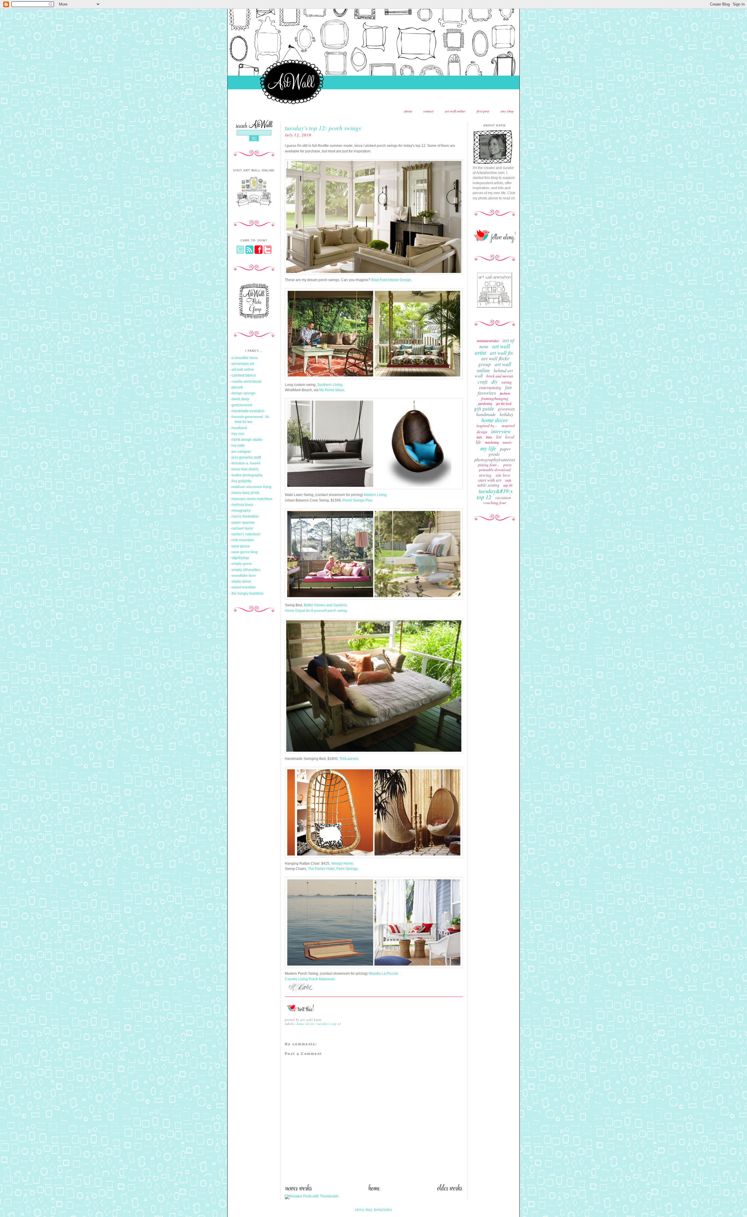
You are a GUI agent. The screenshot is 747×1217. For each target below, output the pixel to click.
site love (502, 475)
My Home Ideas (331, 390)
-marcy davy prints (245, 493)
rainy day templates (373, 1209)
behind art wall (494, 373)
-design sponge (243, 393)
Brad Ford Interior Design (391, 280)
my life (488, 448)
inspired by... (487, 425)
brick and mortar (499, 376)
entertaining (490, 387)
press (507, 464)
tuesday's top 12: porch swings (323, 127)
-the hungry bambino (247, 593)
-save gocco (240, 546)
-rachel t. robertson (245, 534)
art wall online (455, 111)
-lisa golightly (241, 481)
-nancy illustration (245, 516)
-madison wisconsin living (251, 487)
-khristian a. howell (245, 463)
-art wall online (242, 369)
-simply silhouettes (245, 570)
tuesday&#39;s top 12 (494, 494)
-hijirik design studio (246, 439)
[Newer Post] (298, 1189)
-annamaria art (242, 363)
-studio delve (241, 581)
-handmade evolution (247, 411)
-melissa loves (242, 504)
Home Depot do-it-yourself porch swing (316, 610)
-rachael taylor (242, 528)
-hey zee (237, 434)
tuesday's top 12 (329, 1023)
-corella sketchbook (246, 381)
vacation (503, 497)
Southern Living (329, 384)
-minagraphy (241, 510)
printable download (495, 469)
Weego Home (342, 863)
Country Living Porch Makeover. (310, 979)
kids (479, 437)
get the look (504, 403)
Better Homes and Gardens (325, 605)
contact (428, 111)
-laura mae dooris (245, 469)
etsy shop (507, 111)
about (408, 111)
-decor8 (237, 387)
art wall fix (501, 352)
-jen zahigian (241, 451)
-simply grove (241, 563)
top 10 (507, 485)
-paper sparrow (243, 522)
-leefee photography (247, 475)
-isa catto (238, 445)
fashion (505, 393)
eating (507, 382)
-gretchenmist (241, 405)
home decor (305, 1023)
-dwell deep (240, 399)
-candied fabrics (243, 375)
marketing (492, 442)
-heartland (239, 428)
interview (501, 431)
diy (494, 381)
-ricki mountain (242, 540)
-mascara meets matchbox (251, 499)
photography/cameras (494, 459)
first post (483, 111)
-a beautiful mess (244, 358)
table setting (488, 485)
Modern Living (375, 495)
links (489, 437)
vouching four (494, 502)
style (508, 480)
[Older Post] (450, 1189)
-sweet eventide (243, 587)
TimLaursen (348, 758)
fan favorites (495, 390)
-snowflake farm (243, 575)
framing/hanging (494, 398)
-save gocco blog (244, 552)
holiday (506, 414)
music (507, 442)
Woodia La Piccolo (383, 973)
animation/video (488, 340)
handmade (486, 414)
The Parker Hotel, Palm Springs (333, 868)
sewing (485, 475)
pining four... (489, 464)
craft (483, 381)
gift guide (484, 408)
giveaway (506, 409)
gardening (485, 403)
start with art (489, 480)
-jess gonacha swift (246, 457)
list (498, 436)
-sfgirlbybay (240, 558)
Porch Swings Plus (357, 500)
